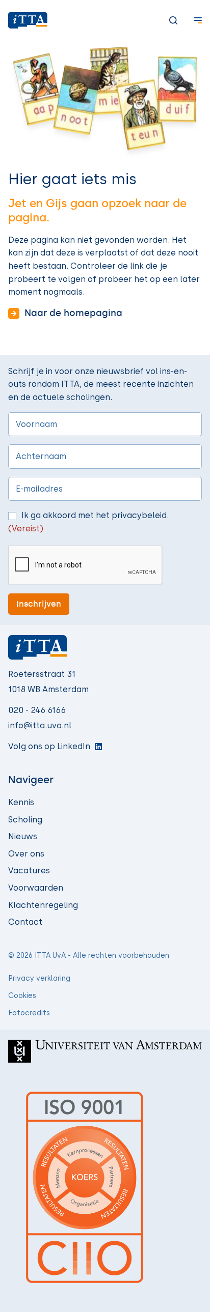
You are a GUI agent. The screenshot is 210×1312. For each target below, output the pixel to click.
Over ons (26, 854)
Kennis (21, 802)
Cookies (22, 995)
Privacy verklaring (39, 978)
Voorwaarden (35, 888)
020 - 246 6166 (37, 710)
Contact (25, 922)
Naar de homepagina (73, 313)
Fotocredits (29, 1013)
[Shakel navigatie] (189, 20)
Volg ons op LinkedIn (49, 746)
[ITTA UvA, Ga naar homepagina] (27, 20)
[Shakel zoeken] (165, 20)
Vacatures (29, 870)
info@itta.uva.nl (39, 725)
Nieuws (22, 836)
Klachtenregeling (43, 905)
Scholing (25, 819)
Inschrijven (38, 604)
